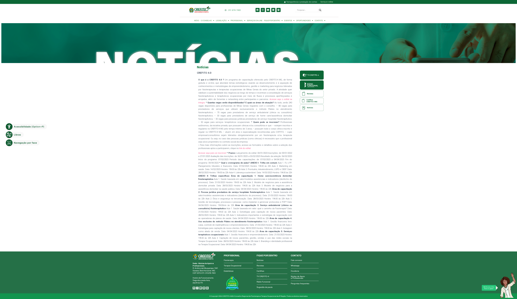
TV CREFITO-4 (263, 276)
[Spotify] (279, 10)
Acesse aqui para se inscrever (212, 153)
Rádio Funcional (263, 282)
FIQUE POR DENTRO (272, 21)
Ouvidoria (295, 271)
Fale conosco (296, 260)
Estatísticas (228, 271)
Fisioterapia (229, 260)
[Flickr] (273, 10)
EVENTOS (288, 21)
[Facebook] (258, 10)
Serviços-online (326, 2)
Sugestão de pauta (265, 287)
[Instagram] (263, 10)
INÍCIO (196, 21)
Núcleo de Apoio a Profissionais (298, 277)
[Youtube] (268, 10)
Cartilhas (260, 271)
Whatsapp (295, 266)
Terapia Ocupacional (232, 266)
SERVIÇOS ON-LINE (254, 21)
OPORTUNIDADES (303, 21)
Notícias (260, 260)
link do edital (245, 148)
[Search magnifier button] (320, 10)
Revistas (260, 266)
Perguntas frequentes (300, 283)
